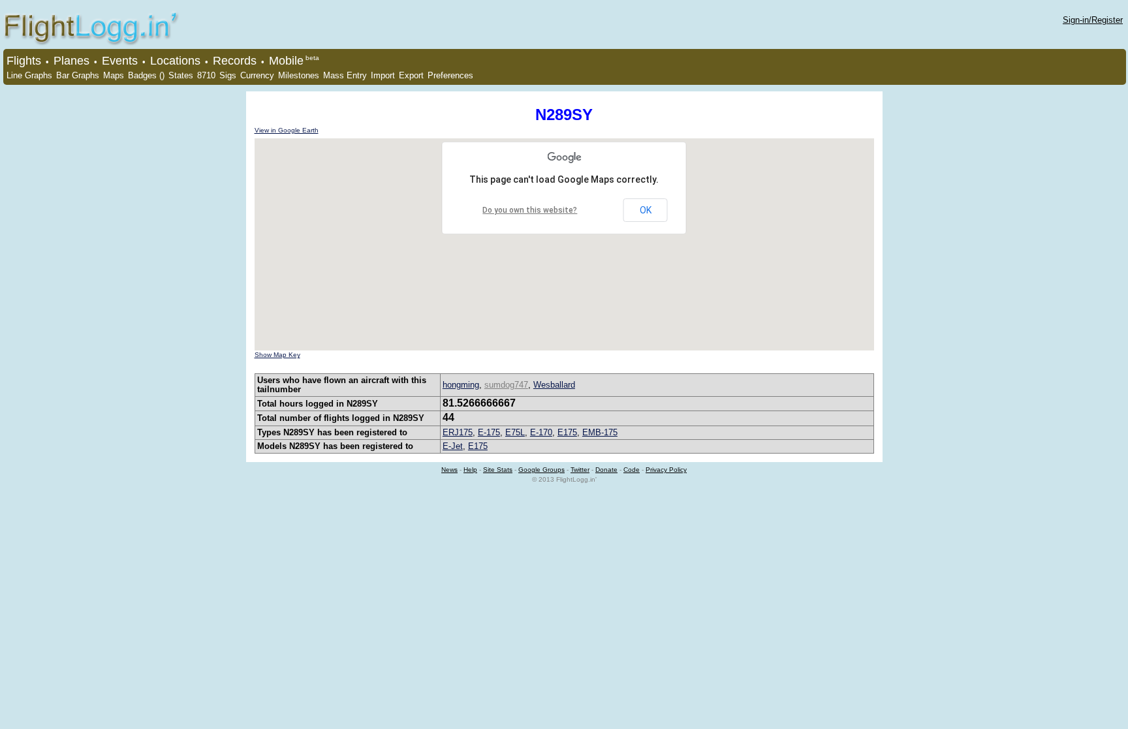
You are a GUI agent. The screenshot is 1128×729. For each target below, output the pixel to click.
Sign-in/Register (1093, 20)
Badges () (146, 75)
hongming (461, 385)
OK (645, 210)
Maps (113, 75)
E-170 (541, 432)
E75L (515, 432)
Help (470, 469)
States (180, 75)
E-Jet (453, 446)
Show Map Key (277, 354)
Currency (257, 75)
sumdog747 (506, 385)
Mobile (286, 60)
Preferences (450, 75)
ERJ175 (458, 432)
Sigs (227, 75)
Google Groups (541, 469)
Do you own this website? (529, 210)
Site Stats (497, 469)
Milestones (298, 75)
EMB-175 (600, 432)
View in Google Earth (287, 130)
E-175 (489, 432)
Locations (175, 60)
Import (383, 75)
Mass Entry (345, 75)
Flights (24, 60)
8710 (206, 75)
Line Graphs (29, 75)
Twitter (580, 469)
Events (120, 60)
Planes (71, 60)
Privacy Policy (666, 469)
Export (411, 75)
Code (631, 469)
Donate (606, 469)
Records (235, 60)
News (449, 469)
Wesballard (554, 385)
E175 (567, 432)
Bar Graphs (77, 75)
